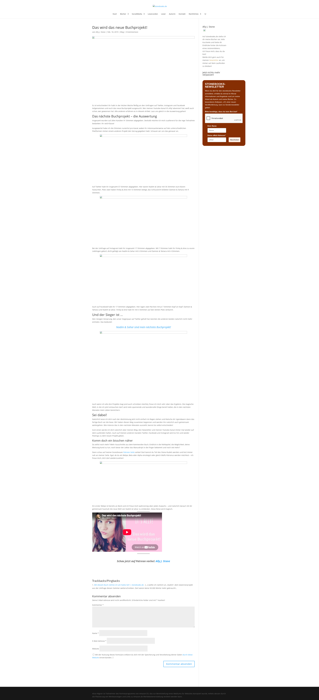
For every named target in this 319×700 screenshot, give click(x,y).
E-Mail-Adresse (99, 641)
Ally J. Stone (100, 32)
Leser (163, 14)
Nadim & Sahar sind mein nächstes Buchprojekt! (143, 327)
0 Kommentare (132, 32)
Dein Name (212, 126)
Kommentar (98, 605)
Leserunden (153, 14)
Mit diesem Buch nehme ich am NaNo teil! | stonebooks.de (119, 585)
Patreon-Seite (129, 452)
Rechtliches (194, 14)
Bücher (123, 14)
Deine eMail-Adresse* (216, 135)
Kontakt (182, 14)
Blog (122, 32)
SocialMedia (137, 14)
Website (95, 649)
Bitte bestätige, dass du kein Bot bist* (221, 112)
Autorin (172, 14)
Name (95, 633)
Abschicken (234, 140)
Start (115, 14)
